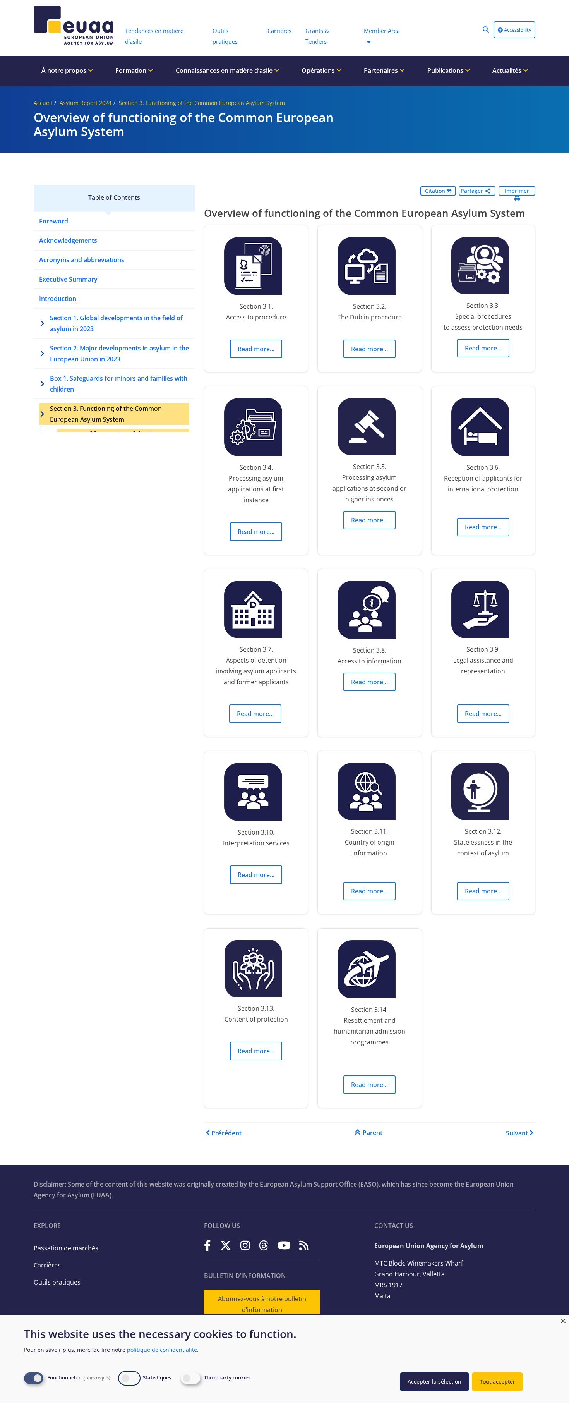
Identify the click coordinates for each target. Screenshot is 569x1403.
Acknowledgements (68, 240)
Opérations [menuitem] (319, 70)
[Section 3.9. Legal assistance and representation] (483, 611)
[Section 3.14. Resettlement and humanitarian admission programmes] (369, 971)
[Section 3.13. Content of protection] (256, 970)
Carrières (47, 1265)
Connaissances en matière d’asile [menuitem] (225, 70)
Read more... (256, 349)
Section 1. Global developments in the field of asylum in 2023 (116, 323)
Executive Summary (68, 279)
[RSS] (304, 1245)
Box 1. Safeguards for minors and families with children (118, 383)
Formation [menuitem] (131, 70)
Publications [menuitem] (446, 70)
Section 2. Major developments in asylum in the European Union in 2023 (119, 353)
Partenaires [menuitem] (381, 70)
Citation (436, 190)
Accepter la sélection (434, 1381)
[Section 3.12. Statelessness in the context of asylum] (483, 793)
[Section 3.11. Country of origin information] (369, 793)
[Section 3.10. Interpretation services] (256, 794)
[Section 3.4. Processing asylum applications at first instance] (256, 429)
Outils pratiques (57, 1282)
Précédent (226, 1133)
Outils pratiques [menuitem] (225, 36)
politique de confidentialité (162, 1349)
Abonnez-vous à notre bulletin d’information (262, 1304)
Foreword (53, 221)
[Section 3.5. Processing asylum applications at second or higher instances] (369, 428)
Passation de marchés (66, 1248)
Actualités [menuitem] (507, 70)
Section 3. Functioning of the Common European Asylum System (202, 102)
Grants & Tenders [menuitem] (317, 36)
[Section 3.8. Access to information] (369, 612)
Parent (372, 1132)
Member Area (382, 30)
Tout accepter (497, 1381)
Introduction (57, 298)
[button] (486, 29)
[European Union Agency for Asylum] (75, 25)
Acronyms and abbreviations (81, 260)
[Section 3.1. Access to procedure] (256, 268)
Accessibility (517, 29)
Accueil (43, 102)
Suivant (517, 1133)
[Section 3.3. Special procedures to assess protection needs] (483, 267)
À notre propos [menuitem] (64, 70)
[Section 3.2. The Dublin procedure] (369, 268)
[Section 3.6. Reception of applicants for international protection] (483, 429)
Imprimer (517, 190)
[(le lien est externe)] (207, 1245)
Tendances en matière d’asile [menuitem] (154, 36)
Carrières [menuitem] (279, 30)
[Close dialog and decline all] (563, 1320)
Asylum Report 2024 (85, 102)
